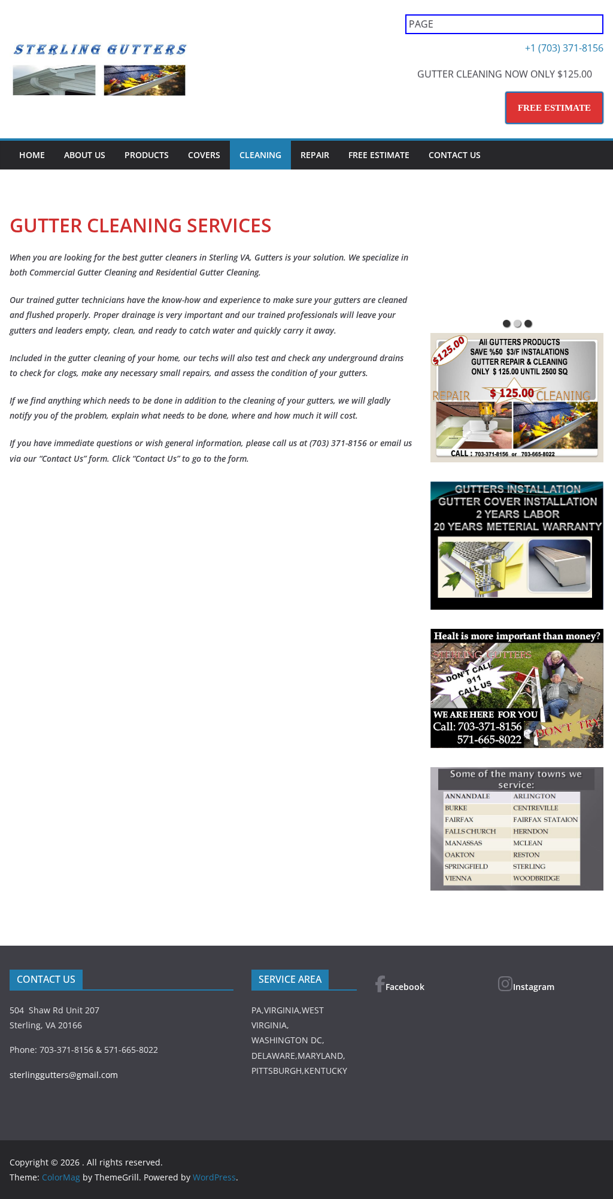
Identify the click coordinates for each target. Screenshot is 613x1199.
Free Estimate (378, 155)
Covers (204, 155)
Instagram (533, 986)
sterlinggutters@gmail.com (64, 1074)
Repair (315, 155)
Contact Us (455, 155)
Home (32, 155)
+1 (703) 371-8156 (564, 47)
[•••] (516, 259)
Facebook (405, 986)
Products (147, 155)
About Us (84, 155)
